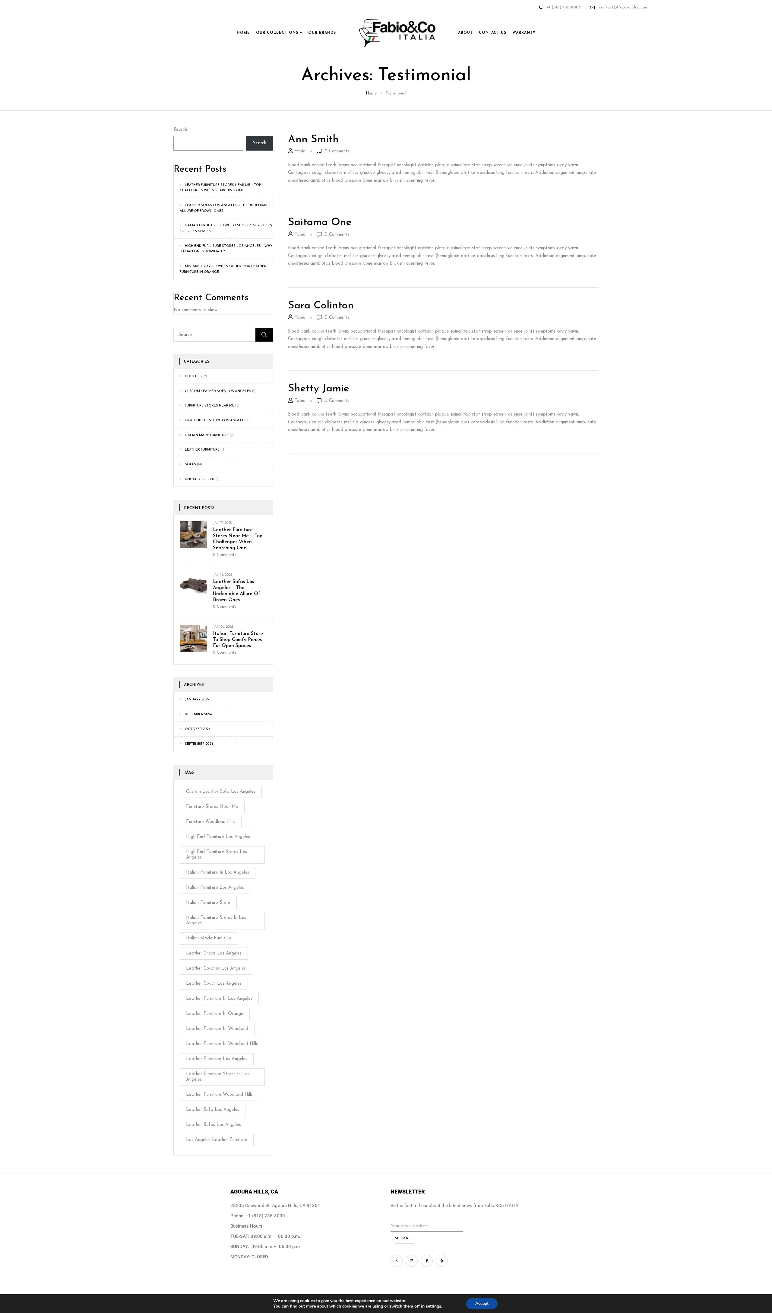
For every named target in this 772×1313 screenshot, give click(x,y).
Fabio (299, 151)
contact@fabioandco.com (623, 7)
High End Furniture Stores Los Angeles (216, 855)
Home (371, 93)
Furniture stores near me (209, 405)
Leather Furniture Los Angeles (216, 1059)
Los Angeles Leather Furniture (216, 1140)
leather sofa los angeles (212, 1109)
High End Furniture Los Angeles (215, 420)
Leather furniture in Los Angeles (219, 998)
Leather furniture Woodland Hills (219, 1094)
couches (193, 376)
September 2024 (199, 744)
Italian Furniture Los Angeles (215, 887)
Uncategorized (199, 479)
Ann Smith (313, 139)
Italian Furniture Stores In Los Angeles (216, 921)
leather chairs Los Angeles (214, 953)
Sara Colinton (321, 306)
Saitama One (320, 222)
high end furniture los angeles (218, 837)
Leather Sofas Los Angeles (213, 1125)
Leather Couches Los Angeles (216, 968)
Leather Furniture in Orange (214, 1014)
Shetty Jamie (318, 389)
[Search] (264, 335)
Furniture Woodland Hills (210, 822)
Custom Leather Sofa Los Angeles (220, 791)
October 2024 (197, 729)
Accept (482, 1303)
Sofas (190, 464)
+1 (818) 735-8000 (564, 7)
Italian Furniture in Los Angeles (217, 872)
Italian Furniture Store (208, 902)
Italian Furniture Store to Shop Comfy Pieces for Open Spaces (238, 639)
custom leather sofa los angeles (218, 391)
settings (433, 1306)
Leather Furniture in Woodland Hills (222, 1044)
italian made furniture (207, 435)
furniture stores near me (212, 807)
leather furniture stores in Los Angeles (217, 1077)
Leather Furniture (202, 449)
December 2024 (198, 714)
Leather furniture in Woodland (217, 1029)
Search (180, 129)
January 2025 (197, 699)
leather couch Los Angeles (214, 983)
